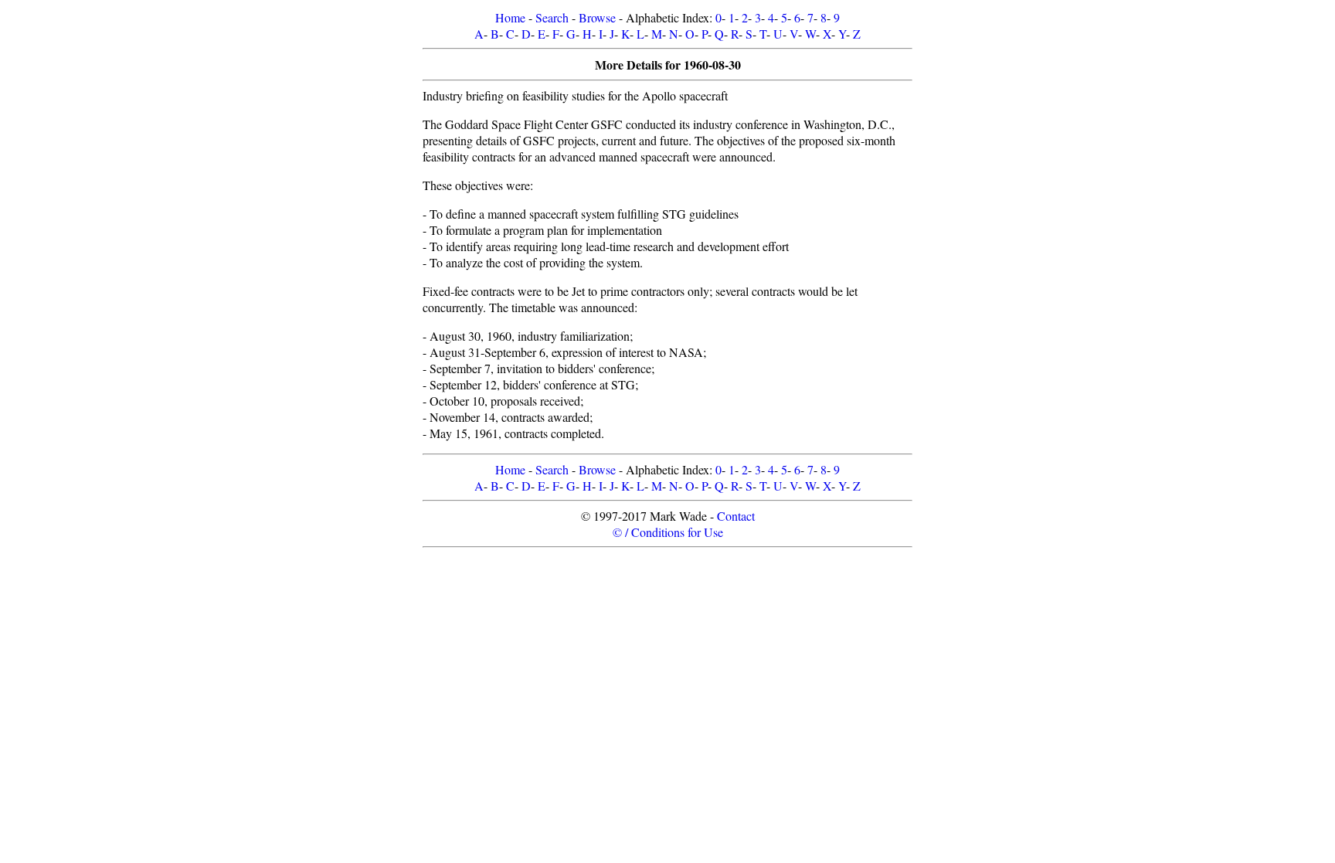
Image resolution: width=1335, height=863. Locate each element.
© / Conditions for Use (668, 532)
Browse (597, 17)
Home (510, 17)
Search (552, 17)
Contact (736, 516)
